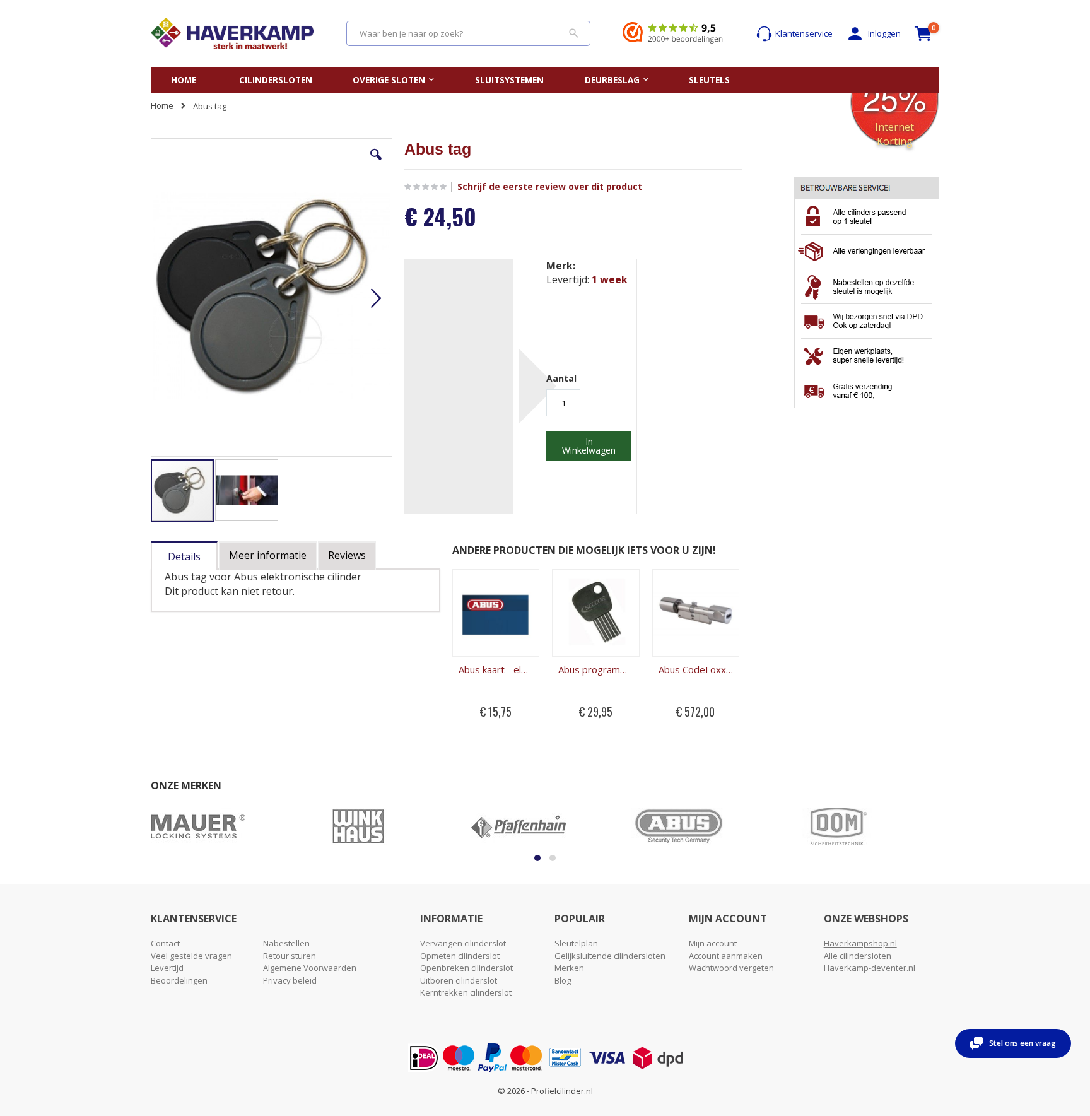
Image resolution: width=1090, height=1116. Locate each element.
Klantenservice (804, 33)
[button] (376, 164)
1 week (610, 279)
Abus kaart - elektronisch (496, 669)
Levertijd (167, 967)
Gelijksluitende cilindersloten (609, 955)
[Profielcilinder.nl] (232, 33)
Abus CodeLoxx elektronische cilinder (696, 669)
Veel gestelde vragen (191, 955)
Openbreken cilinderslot (466, 967)
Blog (562, 980)
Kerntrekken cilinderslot (466, 992)
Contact (165, 943)
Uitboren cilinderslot (458, 980)
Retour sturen (289, 955)
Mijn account (713, 943)
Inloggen (884, 33)
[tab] (184, 553)
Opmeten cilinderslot (460, 955)
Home (162, 105)
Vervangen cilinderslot (463, 943)
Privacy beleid (290, 980)
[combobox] (468, 33)
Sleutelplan (576, 943)
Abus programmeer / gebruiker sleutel (595, 669)
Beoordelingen (179, 980)
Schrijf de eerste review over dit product (549, 187)
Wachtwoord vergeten (731, 967)
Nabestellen (286, 943)
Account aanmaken (726, 955)
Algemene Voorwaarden (309, 967)
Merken (569, 967)
